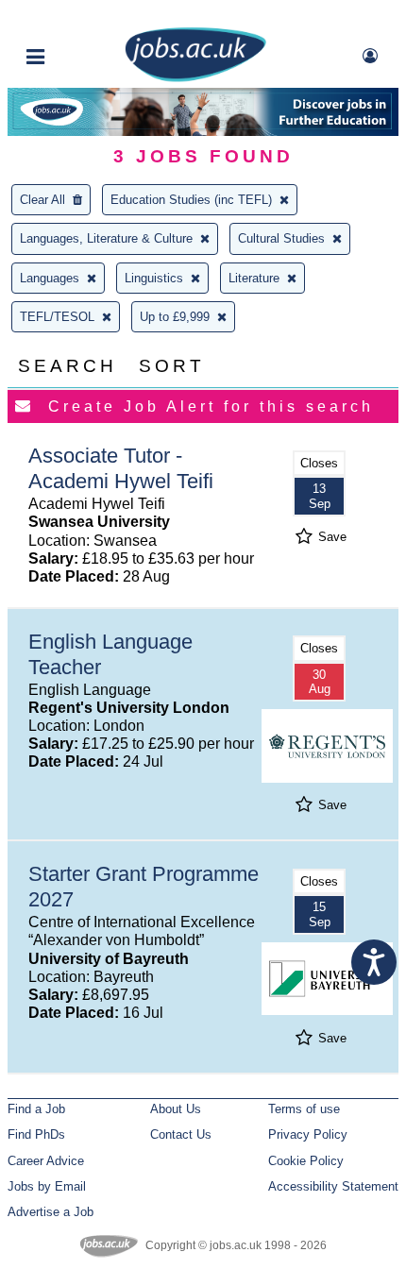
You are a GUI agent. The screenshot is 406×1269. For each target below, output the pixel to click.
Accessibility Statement (333, 1186)
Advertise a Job (50, 1212)
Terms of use (304, 1109)
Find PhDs (36, 1134)
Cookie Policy (306, 1161)
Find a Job (36, 1109)
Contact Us (180, 1134)
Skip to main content (76, 16)
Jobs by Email (47, 1186)
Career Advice (46, 1161)
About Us (175, 1109)
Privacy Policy (307, 1134)
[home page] (195, 78)
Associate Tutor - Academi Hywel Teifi (120, 468)
